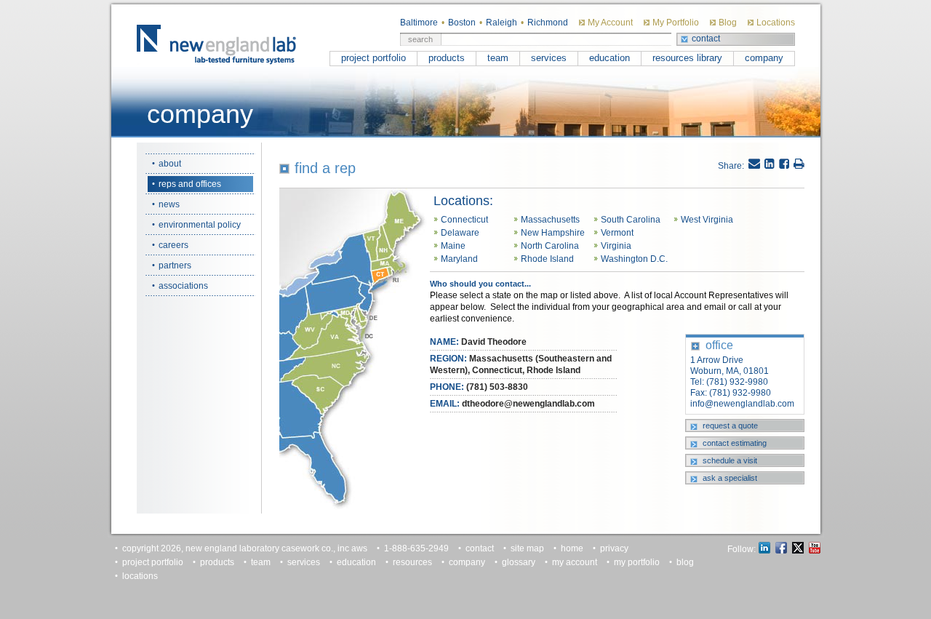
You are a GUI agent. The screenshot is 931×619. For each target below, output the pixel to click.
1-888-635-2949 (416, 548)
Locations (775, 22)
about (170, 164)
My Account (610, 22)
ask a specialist (730, 478)
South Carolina (630, 220)
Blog (728, 22)
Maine (453, 246)
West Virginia (707, 220)
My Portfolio (675, 22)
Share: (731, 166)
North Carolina (550, 246)
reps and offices (190, 184)
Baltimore (419, 22)
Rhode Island (547, 259)
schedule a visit (730, 460)
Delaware (460, 233)
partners (175, 265)
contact (706, 38)
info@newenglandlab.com (742, 404)
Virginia (616, 246)
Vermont (617, 233)
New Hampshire (553, 233)
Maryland (459, 259)
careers (173, 245)
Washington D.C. (634, 259)
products (446, 57)
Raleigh (501, 22)
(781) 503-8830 (497, 387)
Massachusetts (550, 220)
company (764, 57)
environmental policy (200, 225)
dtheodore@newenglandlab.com (528, 404)
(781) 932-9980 (737, 382)
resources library (687, 57)
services (549, 57)
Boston (462, 22)
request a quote (730, 425)
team (497, 57)
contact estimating (735, 443)
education (609, 57)
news (169, 204)
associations (183, 286)
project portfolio (373, 57)
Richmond (547, 22)
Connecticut (464, 220)
